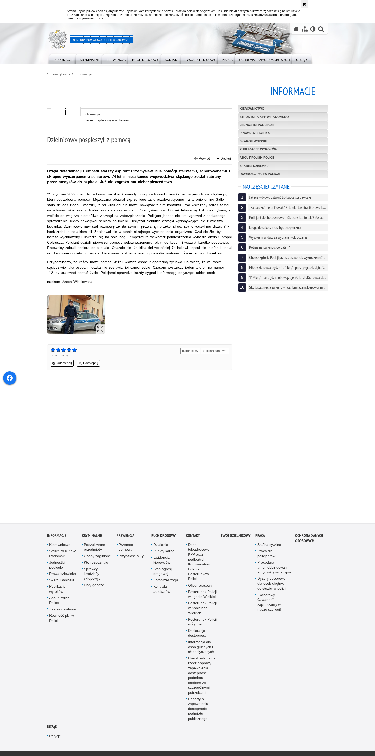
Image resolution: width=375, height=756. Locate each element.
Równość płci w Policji (260, 174)
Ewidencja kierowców (161, 562)
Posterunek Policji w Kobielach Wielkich (202, 610)
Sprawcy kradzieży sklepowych (93, 576)
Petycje (55, 738)
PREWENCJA (125, 537)
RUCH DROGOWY (163, 537)
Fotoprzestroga (165, 583)
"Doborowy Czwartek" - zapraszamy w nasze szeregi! (269, 604)
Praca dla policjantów (266, 555)
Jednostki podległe (257, 125)
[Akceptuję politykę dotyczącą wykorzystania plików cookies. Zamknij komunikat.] (304, 4)
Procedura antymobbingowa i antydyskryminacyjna (274, 569)
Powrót (204, 158)
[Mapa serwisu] (305, 29)
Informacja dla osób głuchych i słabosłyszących (201, 649)
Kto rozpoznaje (96, 565)
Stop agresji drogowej (162, 573)
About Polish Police (257, 157)
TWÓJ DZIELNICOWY (236, 537)
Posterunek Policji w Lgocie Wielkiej (202, 596)
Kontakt (193, 537)
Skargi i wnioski (253, 141)
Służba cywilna (269, 547)
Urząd (52, 729)
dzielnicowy (190, 351)
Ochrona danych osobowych (309, 540)
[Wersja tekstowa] (313, 29)
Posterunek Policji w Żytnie (202, 624)
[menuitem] (63, 58)
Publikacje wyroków (258, 149)
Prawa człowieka (255, 133)
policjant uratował (215, 351)
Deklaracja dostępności (197, 635)
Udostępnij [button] (64, 363)
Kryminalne (92, 537)
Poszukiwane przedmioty (94, 549)
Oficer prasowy (200, 588)
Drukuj (225, 158)
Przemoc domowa (126, 549)
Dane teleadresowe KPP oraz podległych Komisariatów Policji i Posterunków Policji (199, 564)
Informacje (83, 74)
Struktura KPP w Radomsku (264, 117)
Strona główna (58, 74)
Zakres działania (255, 166)
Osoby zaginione (97, 558)
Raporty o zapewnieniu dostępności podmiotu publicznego (198, 711)
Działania (160, 547)
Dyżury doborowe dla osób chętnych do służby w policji (272, 586)
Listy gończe (94, 587)
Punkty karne (163, 553)
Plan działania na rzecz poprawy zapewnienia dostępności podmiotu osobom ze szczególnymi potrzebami (202, 678)
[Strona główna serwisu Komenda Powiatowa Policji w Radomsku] (296, 29)
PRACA (260, 537)
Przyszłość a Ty (131, 558)
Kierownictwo (252, 108)
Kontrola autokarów (161, 591)
